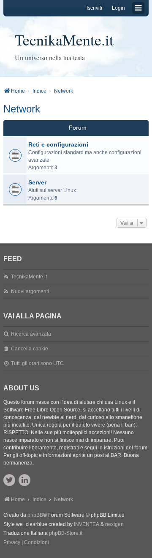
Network (21, 109)
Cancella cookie (29, 349)
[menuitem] (11, 542)
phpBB (35, 515)
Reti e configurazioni (58, 144)
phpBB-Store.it (65, 533)
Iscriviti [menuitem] (94, 8)
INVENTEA (86, 524)
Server (37, 182)
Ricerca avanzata (31, 334)
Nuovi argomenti (30, 291)
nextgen (114, 524)
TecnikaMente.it (64, 39)
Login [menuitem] (118, 8)
